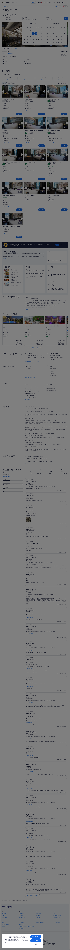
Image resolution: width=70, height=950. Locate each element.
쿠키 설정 (35, 944)
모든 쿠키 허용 (35, 937)
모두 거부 (35, 940)
